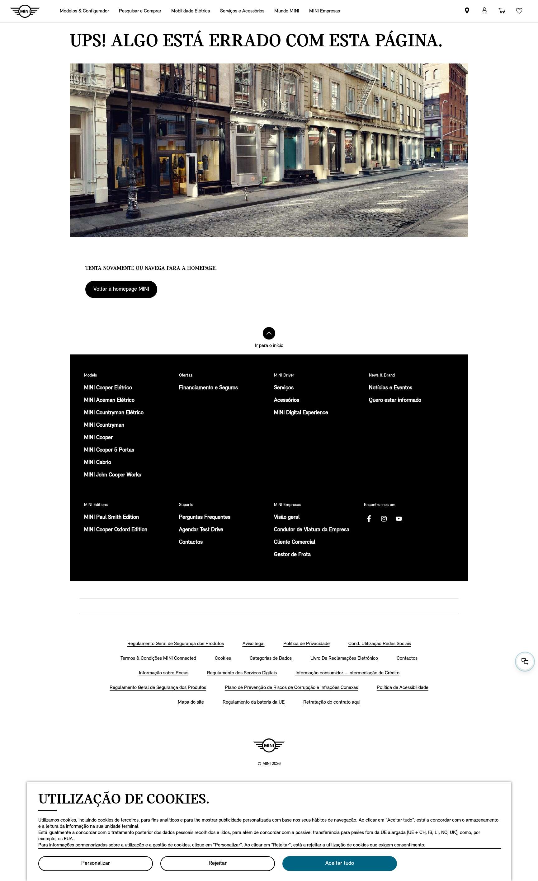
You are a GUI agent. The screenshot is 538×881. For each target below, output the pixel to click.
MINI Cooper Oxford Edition (115, 530)
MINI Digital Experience (301, 413)
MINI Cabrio (97, 463)
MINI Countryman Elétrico (114, 413)
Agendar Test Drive (201, 530)
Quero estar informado (395, 400)
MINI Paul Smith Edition (111, 517)
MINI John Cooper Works (112, 475)
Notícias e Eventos (390, 388)
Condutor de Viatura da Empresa (311, 530)
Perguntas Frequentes (204, 517)
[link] (467, 11)
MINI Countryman (104, 425)
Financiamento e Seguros (208, 388)
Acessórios (286, 400)
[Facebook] (369, 519)
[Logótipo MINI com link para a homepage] (269, 745)
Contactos (191, 542)
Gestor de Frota (292, 555)
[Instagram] (384, 519)
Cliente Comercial (294, 542)
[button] (484, 11)
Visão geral (287, 517)
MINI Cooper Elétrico (108, 388)
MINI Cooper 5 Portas (109, 450)
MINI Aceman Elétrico (109, 400)
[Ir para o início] (269, 333)
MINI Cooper (98, 438)
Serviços (284, 388)
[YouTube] (399, 519)
